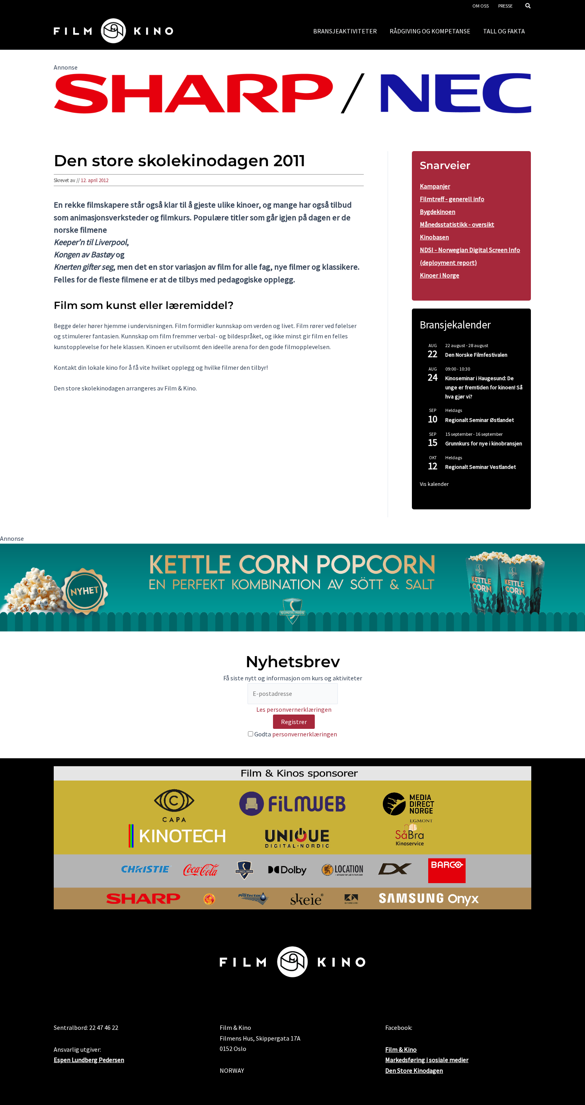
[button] (528, 6)
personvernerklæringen (304, 734)
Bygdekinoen (437, 212)
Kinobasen (434, 237)
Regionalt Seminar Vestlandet (480, 466)
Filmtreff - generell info (452, 199)
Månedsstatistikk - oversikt (457, 224)
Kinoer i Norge (439, 275)
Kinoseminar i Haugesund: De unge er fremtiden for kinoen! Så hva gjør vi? (484, 387)
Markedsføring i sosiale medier (426, 1060)
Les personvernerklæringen (294, 709)
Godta (295, 734)
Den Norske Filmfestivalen (476, 354)
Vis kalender (434, 483)
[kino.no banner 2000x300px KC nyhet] (292, 586)
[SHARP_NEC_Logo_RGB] (292, 92)
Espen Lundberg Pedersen (89, 1060)
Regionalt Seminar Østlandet (479, 419)
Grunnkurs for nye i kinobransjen (483, 443)
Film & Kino (401, 1049)
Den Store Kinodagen (414, 1070)
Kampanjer (435, 186)
